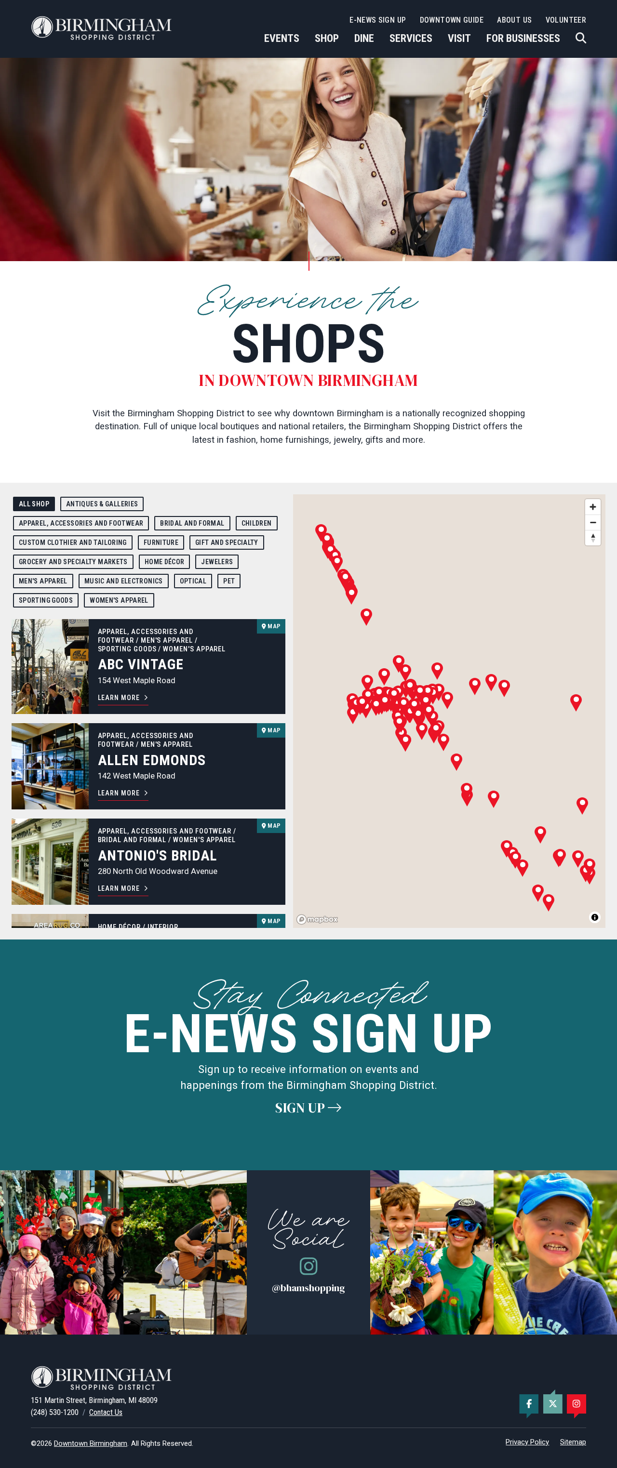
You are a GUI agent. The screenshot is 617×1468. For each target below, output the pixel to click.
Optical (193, 581)
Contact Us (105, 1412)
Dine (364, 38)
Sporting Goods (46, 600)
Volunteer (566, 20)
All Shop (34, 504)
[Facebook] (528, 1403)
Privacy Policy (527, 1442)
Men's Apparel (43, 581)
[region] (449, 711)
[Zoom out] (593, 522)
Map (273, 626)
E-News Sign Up (377, 20)
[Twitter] (553, 1403)
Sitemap (573, 1442)
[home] (103, 28)
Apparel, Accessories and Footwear (81, 523)
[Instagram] (576, 1403)
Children (256, 523)
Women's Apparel (119, 600)
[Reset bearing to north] (593, 537)
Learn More (119, 697)
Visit (459, 38)
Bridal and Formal (192, 523)
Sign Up (301, 1107)
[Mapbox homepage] (317, 919)
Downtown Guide (451, 20)
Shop (327, 38)
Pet (229, 581)
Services (410, 38)
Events (281, 38)
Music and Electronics (123, 581)
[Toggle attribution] (595, 917)
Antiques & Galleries (102, 504)
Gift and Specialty (226, 542)
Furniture (161, 542)
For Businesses (523, 38)
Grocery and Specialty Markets (73, 562)
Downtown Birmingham (90, 1443)
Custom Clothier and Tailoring (73, 542)
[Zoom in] (593, 507)
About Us (514, 20)
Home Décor (165, 562)
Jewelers (217, 562)
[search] (581, 38)
